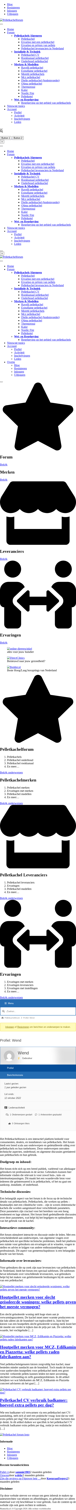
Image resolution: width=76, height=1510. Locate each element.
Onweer (4, 1475)
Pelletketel (27, 96)
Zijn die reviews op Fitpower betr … (20, 1478)
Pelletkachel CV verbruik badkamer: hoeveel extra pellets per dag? (34, 1402)
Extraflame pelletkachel (34, 70)
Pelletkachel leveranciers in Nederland (42, 48)
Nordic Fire (27, 93)
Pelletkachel (28, 38)
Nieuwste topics (16, 106)
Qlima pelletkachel (31, 83)
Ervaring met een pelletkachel (37, 42)
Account (12, 109)
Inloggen (12, 10)
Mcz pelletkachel (30, 77)
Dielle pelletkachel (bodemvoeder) (40, 80)
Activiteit (19, 115)
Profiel (18, 112)
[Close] (1, 129)
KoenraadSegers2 (57, 1478)
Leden (17, 121)
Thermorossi (28, 86)
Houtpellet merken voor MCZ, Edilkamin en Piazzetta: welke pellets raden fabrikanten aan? (38, 1352)
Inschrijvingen (22, 118)
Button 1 (5, 138)
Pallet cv (5, 1472)
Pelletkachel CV (30, 54)
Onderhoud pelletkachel (34, 61)
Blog (10, 4)
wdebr (19, 1475)
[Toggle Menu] (1, 24)
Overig (11, 362)
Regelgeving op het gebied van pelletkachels (46, 102)
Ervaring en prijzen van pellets (38, 45)
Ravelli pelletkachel (32, 67)
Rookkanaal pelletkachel (35, 58)
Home (10, 29)
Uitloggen (12, 13)
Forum (10, 32)
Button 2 (18, 138)
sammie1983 (22, 1472)
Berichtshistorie (15, 1075)
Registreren (13, 7)
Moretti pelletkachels (32, 74)
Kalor (24, 90)
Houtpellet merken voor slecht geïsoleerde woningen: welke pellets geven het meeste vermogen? (38, 1302)
